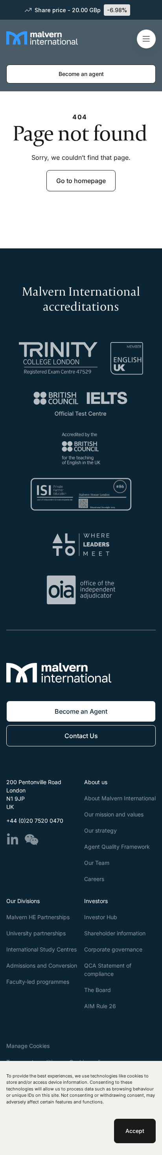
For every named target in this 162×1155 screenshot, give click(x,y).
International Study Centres (41, 949)
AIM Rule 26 (100, 1006)
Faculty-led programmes (37, 981)
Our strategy (100, 830)
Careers (94, 879)
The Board (97, 990)
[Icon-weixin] (31, 839)
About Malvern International (120, 798)
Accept (134, 1130)
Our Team (96, 862)
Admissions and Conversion (41, 965)
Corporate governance (113, 949)
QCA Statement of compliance (107, 969)
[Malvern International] (42, 44)
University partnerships (36, 933)
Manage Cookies (28, 1045)
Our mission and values (114, 814)
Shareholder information (114, 933)
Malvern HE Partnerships (38, 917)
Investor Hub (100, 917)
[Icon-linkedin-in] (12, 839)
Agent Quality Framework (117, 846)
